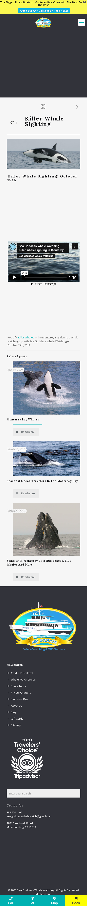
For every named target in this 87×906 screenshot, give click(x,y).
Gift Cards (17, 718)
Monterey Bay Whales (23, 419)
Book (76, 903)
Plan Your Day (19, 699)
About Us (16, 705)
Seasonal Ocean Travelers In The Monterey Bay (42, 481)
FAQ (33, 903)
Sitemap (16, 725)
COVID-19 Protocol (22, 673)
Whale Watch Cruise (23, 679)
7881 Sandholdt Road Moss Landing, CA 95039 (21, 825)
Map (54, 903)
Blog (13, 712)
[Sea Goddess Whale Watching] (43, 22)
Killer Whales (26, 337)
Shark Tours (18, 686)
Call (11, 903)
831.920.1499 (14, 812)
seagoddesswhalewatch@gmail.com (29, 816)
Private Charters (21, 692)
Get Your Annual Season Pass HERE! (44, 10)
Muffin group (43, 894)
